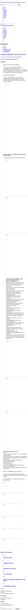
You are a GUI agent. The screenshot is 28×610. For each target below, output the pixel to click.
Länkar (4, 13)
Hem (4, 7)
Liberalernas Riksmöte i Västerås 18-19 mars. (13, 54)
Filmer (4, 46)
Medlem (5, 10)
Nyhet (4, 48)
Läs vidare (20, 72)
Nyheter (5, 9)
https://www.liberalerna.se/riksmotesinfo (9, 59)
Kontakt (5, 14)
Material (5, 12)
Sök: (2, 24)
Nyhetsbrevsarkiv (7, 49)
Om (4, 8)
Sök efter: (3, 4)
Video (4, 15)
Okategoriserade (6, 50)
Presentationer (6, 51)
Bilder (4, 17)
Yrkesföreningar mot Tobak (19, 2)
